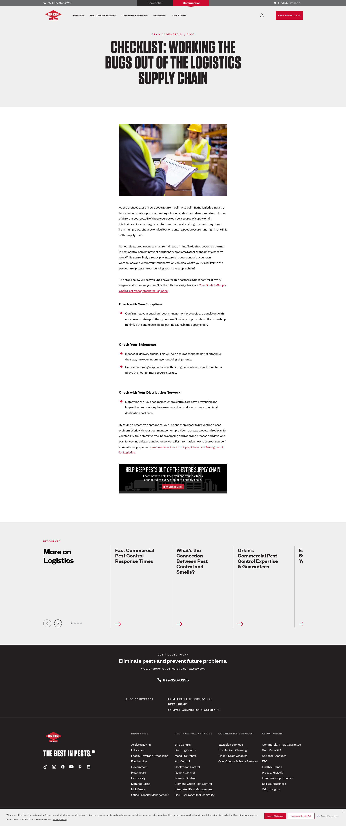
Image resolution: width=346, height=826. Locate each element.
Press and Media (272, 772)
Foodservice (139, 761)
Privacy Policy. (60, 819)
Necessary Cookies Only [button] (301, 816)
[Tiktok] (45, 767)
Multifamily (138, 789)
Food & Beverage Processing (149, 756)
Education (138, 750)
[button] (327, 816)
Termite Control (185, 778)
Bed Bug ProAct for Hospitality (194, 795)
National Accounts (274, 756)
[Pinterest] (80, 767)
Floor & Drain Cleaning (233, 756)
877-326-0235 (176, 679)
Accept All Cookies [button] (275, 816)
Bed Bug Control (185, 750)
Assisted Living (141, 744)
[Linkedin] (88, 767)
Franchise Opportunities (277, 778)
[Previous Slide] (47, 623)
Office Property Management (150, 795)
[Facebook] (63, 767)
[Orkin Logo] (53, 15)
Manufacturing (140, 783)
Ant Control (182, 761)
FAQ (264, 761)
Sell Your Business (274, 783)
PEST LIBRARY (178, 704)
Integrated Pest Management (194, 789)
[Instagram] (54, 767)
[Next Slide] (58, 623)
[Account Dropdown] (261, 15)
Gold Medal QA (271, 750)
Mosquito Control (186, 756)
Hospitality (138, 778)
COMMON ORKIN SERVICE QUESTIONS (194, 710)
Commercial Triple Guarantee (281, 744)
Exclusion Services (230, 744)
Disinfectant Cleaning (232, 750)
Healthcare (138, 772)
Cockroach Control (187, 767)
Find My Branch (272, 767)
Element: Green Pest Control (193, 783)
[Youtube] (71, 767)
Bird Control (183, 744)
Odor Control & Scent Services (238, 761)
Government (139, 767)
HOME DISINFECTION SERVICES (189, 699)
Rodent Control (185, 772)
